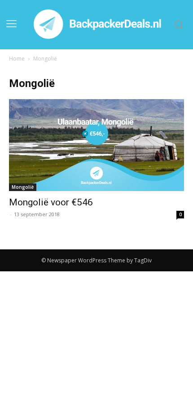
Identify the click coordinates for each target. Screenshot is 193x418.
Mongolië (23, 187)
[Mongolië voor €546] (96, 145)
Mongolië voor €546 (51, 202)
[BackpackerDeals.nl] (99, 24)
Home (17, 58)
